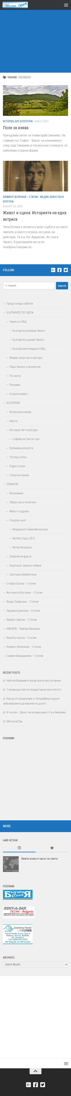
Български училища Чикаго (28, 330)
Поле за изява (15, 127)
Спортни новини (19, 475)
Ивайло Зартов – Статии (22, 619)
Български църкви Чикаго (28, 339)
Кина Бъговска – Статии (21, 637)
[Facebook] (59, 270)
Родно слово (17, 466)
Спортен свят (17, 520)
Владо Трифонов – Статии (22, 601)
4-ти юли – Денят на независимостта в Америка (36, 712)
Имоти (13, 421)
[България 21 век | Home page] (19, 5)
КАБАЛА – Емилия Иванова (23, 628)
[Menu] (66, 5)
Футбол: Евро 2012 (23, 538)
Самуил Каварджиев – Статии (25, 656)
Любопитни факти (20, 556)
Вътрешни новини (20, 412)
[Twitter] (65, 270)
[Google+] (53, 270)
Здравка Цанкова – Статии (23, 610)
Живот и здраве (19, 511)
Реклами (14, 385)
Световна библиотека (22, 574)
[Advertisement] (35, 37)
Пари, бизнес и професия (24, 367)
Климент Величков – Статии (20, 197)
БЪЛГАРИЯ (13, 403)
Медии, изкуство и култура (25, 358)
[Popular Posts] (52, 848)
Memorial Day (14, 721)
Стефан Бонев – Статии (21, 583)
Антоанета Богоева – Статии (24, 592)
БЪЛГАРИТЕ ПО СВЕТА (20, 312)
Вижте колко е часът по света (39, 858)
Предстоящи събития (20, 303)
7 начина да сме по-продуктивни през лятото (34, 689)
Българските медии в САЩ (28, 348)
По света (15, 376)
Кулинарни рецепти (21, 448)
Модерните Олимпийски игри (30, 529)
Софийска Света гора (25, 439)
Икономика (16, 493)
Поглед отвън (18, 457)
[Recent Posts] (19, 848)
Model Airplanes (22, 547)
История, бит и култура (18, 121)
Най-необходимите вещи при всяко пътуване (34, 680)
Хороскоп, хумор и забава (25, 565)
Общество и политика (22, 502)
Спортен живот (18, 394)
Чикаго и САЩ (18, 321)
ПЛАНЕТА (12, 484)
